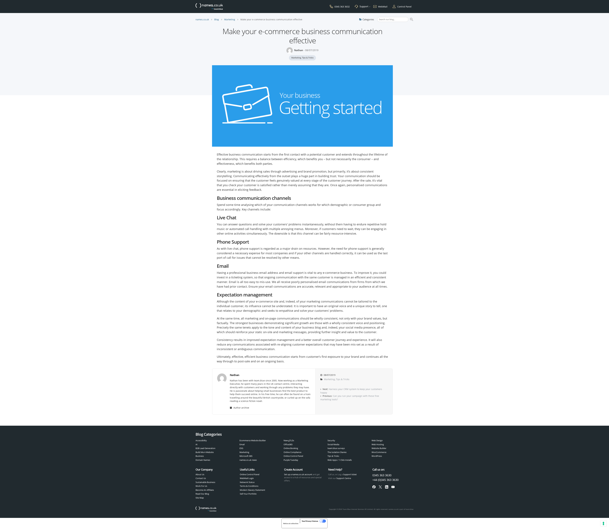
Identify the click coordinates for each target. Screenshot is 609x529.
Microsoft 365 (245, 456)
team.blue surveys (336, 448)
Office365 (288, 444)
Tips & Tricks (308, 57)
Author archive (241, 407)
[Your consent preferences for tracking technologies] (603, 523)
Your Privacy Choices (310, 521)
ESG (241, 448)
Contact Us (201, 478)
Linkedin (386, 487)
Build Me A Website (205, 452)
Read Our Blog (202, 493)
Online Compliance (292, 452)
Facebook (374, 487)
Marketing (229, 19)
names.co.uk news (248, 460)
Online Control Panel (293, 456)
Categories (368, 19)
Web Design (377, 440)
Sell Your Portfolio (248, 493)
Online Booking (291, 448)
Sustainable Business (205, 482)
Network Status (247, 482)
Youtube (393, 487)
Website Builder (379, 448)
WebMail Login (247, 478)
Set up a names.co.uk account (298, 474)
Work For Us (201, 486)
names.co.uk (202, 19)
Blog (216, 19)
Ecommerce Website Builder (252, 440)
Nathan (298, 50)
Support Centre (343, 478)
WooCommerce (379, 452)
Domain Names (203, 460)
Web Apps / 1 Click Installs (339, 460)
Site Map (200, 497)
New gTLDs (289, 440)
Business (200, 456)
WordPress (377, 456)
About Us (200, 474)
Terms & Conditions (249, 486)
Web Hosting (378, 444)
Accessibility (201, 440)
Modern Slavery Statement (252, 490)
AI (196, 444)
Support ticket (350, 474)
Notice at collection (290, 523)
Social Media (333, 444)
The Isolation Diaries (337, 452)
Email (242, 444)
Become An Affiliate (205, 490)
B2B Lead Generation (205, 448)
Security (331, 440)
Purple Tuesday (291, 460)
